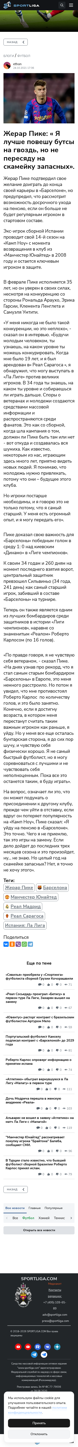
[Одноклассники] (12, 944)
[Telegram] (30, 944)
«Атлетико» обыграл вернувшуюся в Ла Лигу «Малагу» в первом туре (37, 1081)
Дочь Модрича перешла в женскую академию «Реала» (33, 1100)
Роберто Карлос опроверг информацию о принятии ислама (39, 1062)
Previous (6, 1218)
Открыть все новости (39, 1230)
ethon (17, 64)
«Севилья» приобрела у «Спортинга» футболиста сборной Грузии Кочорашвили (39, 977)
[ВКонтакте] (6, 944)
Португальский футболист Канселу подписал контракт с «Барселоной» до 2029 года (40, 1040)
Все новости (15, 1208)
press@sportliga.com (55, 1321)
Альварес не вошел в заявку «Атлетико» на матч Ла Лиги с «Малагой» (40, 1120)
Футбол (23, 56)
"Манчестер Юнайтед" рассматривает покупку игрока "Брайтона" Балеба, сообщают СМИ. (35, 1141)
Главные (35, 1208)
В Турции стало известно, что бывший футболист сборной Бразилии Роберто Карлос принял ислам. (36, 1164)
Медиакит (55, 1284)
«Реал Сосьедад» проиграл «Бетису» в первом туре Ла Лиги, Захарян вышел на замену (38, 998)
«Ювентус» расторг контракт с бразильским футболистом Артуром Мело (40, 1019)
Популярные (54, 1208)
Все (15, 1218)
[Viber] (18, 944)
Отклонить (39, 1434)
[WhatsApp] (24, 944)
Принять (39, 1423)
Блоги (8, 56)
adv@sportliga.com (54, 1315)
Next (71, 1218)
